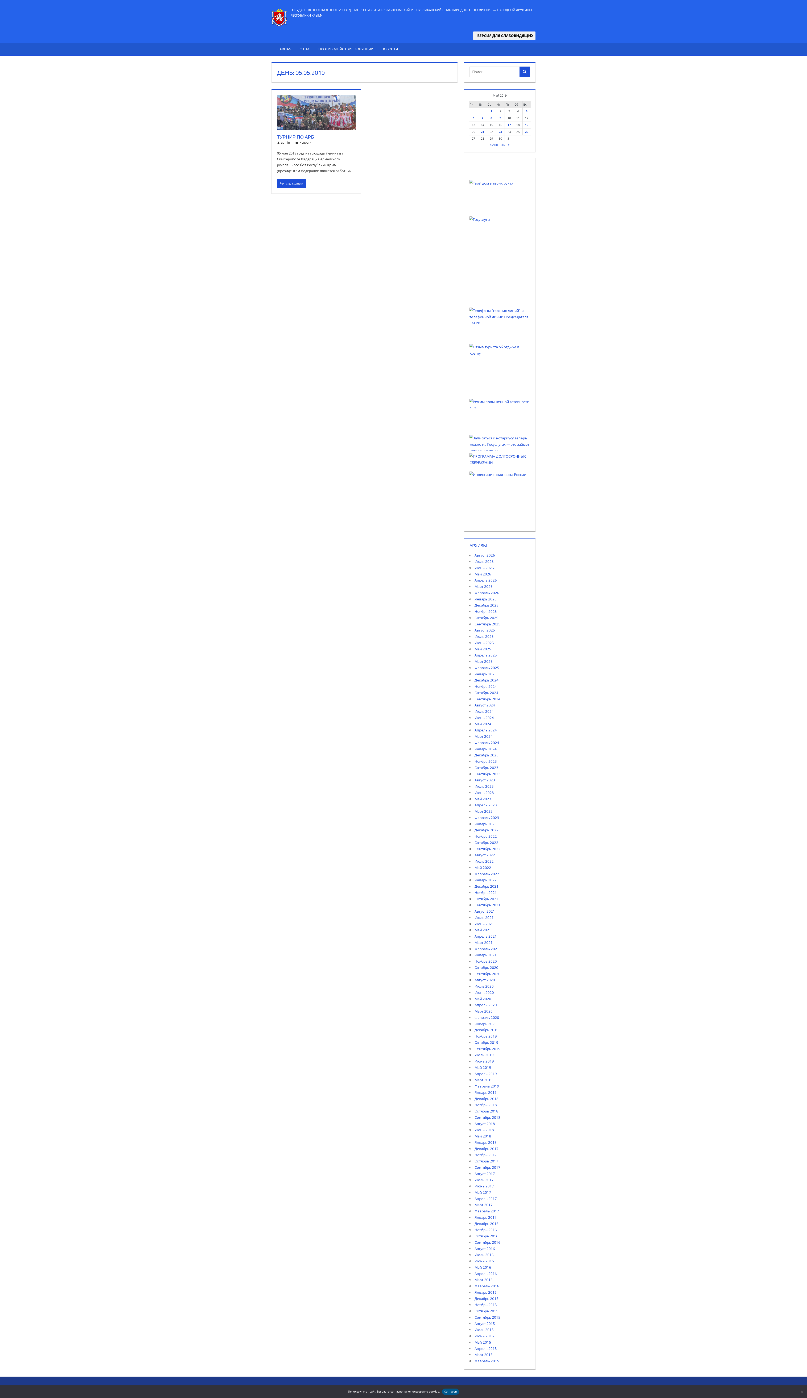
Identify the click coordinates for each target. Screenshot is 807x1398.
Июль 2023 (484, 786)
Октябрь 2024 (486, 692)
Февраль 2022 (487, 873)
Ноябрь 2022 (486, 836)
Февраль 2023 (487, 817)
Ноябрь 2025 (486, 611)
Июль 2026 (484, 561)
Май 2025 (483, 649)
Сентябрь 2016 (487, 1242)
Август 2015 (485, 1323)
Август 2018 (485, 1123)
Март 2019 (484, 1079)
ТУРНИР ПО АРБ (295, 136)
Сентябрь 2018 (487, 1117)
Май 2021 (483, 930)
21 (482, 132)
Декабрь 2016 (486, 1223)
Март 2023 (484, 811)
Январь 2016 (486, 1292)
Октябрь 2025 (486, 617)
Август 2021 (485, 911)
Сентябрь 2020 (487, 973)
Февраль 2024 (487, 742)
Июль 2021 (484, 917)
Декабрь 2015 (486, 1298)
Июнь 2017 (484, 1186)
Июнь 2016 (484, 1261)
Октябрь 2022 (486, 842)
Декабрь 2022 (486, 830)
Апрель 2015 (486, 1348)
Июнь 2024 (484, 717)
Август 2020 (485, 979)
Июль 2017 (484, 1179)
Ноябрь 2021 (486, 892)
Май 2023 (483, 799)
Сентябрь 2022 (487, 848)
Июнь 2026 (484, 567)
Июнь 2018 (484, 1129)
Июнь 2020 (484, 992)
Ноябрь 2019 (486, 1036)
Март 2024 (484, 736)
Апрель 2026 (486, 580)
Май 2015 (483, 1342)
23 (500, 132)
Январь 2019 (486, 1092)
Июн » (505, 145)
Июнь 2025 (484, 642)
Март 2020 (484, 1011)
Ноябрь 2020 (486, 961)
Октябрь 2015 (486, 1311)
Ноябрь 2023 (486, 761)
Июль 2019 (484, 1054)
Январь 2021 (486, 955)
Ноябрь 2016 (486, 1229)
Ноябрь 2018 (486, 1104)
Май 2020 (483, 998)
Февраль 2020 (487, 1017)
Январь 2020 (486, 1023)
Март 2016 (484, 1279)
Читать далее (290, 183)
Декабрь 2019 (486, 1029)
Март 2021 (484, 942)
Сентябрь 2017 (487, 1167)
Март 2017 (484, 1204)
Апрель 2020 (486, 1004)
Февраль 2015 (487, 1361)
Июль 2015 (484, 1329)
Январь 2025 (486, 674)
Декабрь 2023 (486, 755)
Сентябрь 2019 (487, 1048)
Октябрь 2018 (486, 1111)
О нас (305, 49)
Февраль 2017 (487, 1211)
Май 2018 (483, 1136)
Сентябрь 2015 (487, 1317)
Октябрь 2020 (486, 967)
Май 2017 (483, 1192)
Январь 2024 (486, 749)
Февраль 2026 (487, 592)
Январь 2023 (486, 824)
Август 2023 (485, 780)
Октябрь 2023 (486, 767)
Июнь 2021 (484, 923)
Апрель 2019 (486, 1073)
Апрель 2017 (486, 1198)
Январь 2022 (486, 880)
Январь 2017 (486, 1217)
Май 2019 (483, 1067)
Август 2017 (485, 1173)
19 (526, 125)
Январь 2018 (486, 1142)
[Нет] (802, 1392)
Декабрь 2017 (486, 1148)
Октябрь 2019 (486, 1042)
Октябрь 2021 (486, 898)
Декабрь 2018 (486, 1098)
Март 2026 (484, 586)
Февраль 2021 (487, 948)
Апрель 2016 (486, 1273)
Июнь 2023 (484, 792)
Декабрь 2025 (486, 605)
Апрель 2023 (486, 805)
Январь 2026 (486, 599)
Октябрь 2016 (486, 1236)
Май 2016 (483, 1267)
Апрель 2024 (486, 730)
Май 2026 (483, 574)
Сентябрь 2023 (487, 774)
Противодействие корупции (345, 49)
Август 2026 (485, 555)
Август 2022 (485, 855)
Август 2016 (485, 1248)
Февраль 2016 (487, 1286)
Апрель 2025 (486, 655)
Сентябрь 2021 (487, 905)
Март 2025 (484, 661)
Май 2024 (483, 724)
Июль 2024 (484, 711)
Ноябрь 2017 (486, 1154)
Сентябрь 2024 (487, 699)
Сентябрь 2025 (487, 624)
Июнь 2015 (484, 1336)
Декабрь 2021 (486, 886)
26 (526, 132)
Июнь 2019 (484, 1061)
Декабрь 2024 (486, 680)
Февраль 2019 (487, 1086)
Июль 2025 (484, 636)
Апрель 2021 (486, 936)
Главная (283, 49)
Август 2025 (485, 630)
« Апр (494, 145)
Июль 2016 (484, 1254)
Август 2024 (485, 705)
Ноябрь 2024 (486, 686)
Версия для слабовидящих (504, 35)
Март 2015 (484, 1354)
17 (509, 125)
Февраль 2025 (487, 667)
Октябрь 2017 (486, 1161)
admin (285, 142)
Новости (389, 49)
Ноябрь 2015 (486, 1304)
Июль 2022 (484, 861)
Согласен (450, 1391)
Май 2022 (483, 867)
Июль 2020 (484, 986)
